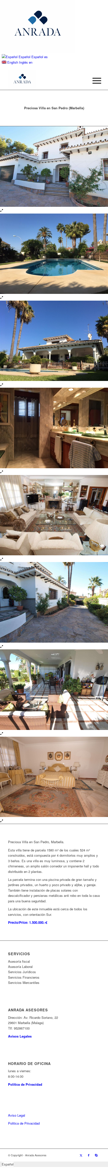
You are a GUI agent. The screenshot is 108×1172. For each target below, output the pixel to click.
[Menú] (92, 81)
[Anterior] (11, 475)
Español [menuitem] (8, 1164)
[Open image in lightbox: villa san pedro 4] (1, 821)
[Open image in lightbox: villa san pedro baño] (1, 472)
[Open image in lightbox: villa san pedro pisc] (1, 297)
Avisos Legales (20, 1036)
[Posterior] (96, 475)
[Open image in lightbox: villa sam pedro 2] (1, 646)
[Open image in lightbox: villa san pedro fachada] (1, 385)
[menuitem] (92, 81)
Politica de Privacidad (24, 1123)
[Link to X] (81, 1155)
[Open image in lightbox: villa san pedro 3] (1, 733)
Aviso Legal (16, 1115)
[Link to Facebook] (88, 1155)
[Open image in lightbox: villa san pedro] (1, 210)
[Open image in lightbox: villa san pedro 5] (1, 559)
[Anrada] (44, 80)
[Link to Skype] (96, 1155)
